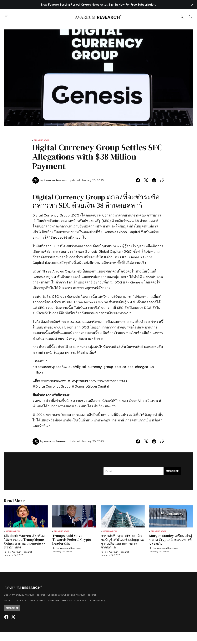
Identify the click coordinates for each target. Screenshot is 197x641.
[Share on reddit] (154, 180)
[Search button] (182, 17)
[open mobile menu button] (6, 17)
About (7, 600)
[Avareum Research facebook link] (7, 616)
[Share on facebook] (138, 180)
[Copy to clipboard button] (161, 180)
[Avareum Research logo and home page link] (98, 17)
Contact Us (20, 600)
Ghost (66, 595)
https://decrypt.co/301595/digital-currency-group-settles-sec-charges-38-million (94, 369)
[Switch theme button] (190, 17)
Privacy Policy (97, 600)
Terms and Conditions (74, 600)
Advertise (53, 600)
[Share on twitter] (146, 180)
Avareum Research (55, 180)
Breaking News (41, 140)
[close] (192, 5)
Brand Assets (37, 600)
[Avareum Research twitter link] (13, 616)
